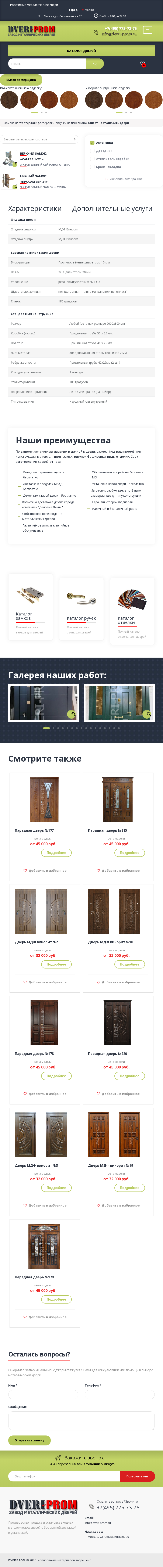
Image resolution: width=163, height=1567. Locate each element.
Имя (12, 1385)
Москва (89, 10)
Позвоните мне (137, 1476)
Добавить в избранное (126, 179)
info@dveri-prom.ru (119, 33)
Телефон (93, 1385)
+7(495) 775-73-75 (121, 28)
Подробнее (56, 852)
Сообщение (17, 1407)
